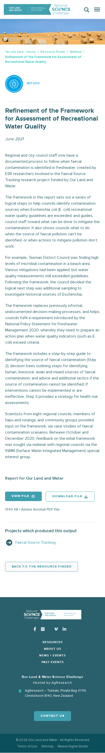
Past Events (53, 662)
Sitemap (47, 746)
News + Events (52, 655)
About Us (52, 649)
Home (31, 52)
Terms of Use (27, 746)
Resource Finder (53, 52)
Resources (53, 642)
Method (76, 52)
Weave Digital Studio (73, 746)
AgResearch (61, 683)
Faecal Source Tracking (35, 542)
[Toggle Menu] (97, 9)
